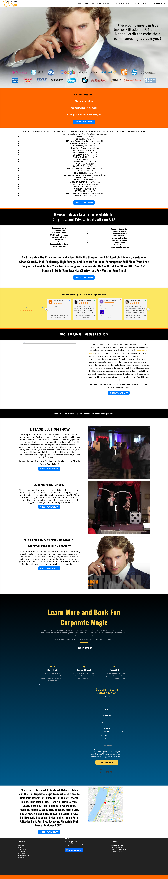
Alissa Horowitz (135, 300)
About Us (21, 845)
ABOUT (87, 4)
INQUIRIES (146, 4)
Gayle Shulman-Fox (110, 300)
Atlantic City (70, 813)
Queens (65, 798)
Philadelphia (41, 813)
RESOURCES (118, 4)
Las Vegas (41, 817)
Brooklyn (55, 802)
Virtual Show (22, 849)
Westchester (53, 798)
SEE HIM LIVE (136, 4)
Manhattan (38, 798)
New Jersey (26, 813)
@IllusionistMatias (71, 846)
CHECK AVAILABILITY (84, 122)
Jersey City (72, 810)
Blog (19, 847)
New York (25, 798)
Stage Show (21, 851)
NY (60, 813)
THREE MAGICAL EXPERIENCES (101, 4)
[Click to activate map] (105, 821)
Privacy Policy (22, 857)
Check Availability (23, 855)
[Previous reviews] (46, 309)
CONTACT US (156, 4)
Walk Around (22, 853)
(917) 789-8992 (73, 842)
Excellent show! (53, 306)
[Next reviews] (148, 309)
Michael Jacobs (58, 300)
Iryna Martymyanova (85, 300)
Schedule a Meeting (74, 850)
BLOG (128, 4)
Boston (54, 813)
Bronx (26, 806)
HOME (80, 4)
